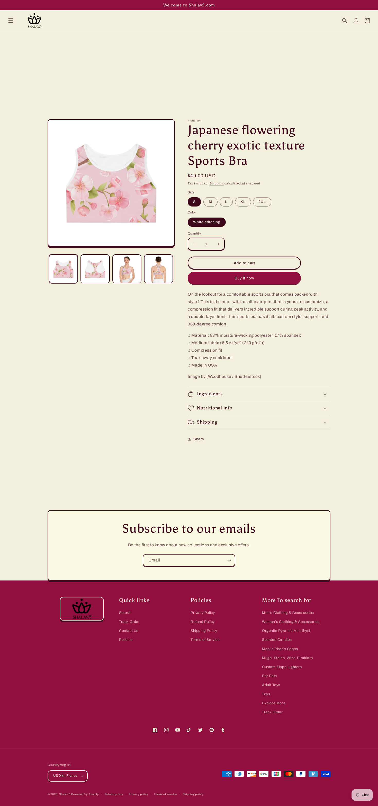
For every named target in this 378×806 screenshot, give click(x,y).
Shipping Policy (204, 631)
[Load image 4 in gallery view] (158, 268)
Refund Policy (203, 622)
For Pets (269, 676)
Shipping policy (193, 794)
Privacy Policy (203, 613)
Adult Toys (271, 685)
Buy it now (244, 278)
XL (243, 202)
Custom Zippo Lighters (282, 667)
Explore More (273, 703)
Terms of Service (205, 640)
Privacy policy (138, 794)
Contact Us (128, 631)
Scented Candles (277, 640)
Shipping (217, 183)
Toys (266, 694)
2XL (262, 202)
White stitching (206, 222)
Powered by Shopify (85, 794)
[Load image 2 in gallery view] (95, 268)
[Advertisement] (189, 71)
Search (125, 613)
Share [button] (199, 439)
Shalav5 (64, 794)
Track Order (129, 622)
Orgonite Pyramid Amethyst (286, 631)
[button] (10, 20)
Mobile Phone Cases (280, 649)
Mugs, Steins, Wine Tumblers (287, 658)
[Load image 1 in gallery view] (63, 268)
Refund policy (113, 794)
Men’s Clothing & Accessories (288, 613)
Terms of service (165, 794)
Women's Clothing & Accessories (291, 622)
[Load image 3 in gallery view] (126, 268)
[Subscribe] (229, 560)
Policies (126, 640)
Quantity (194, 233)
